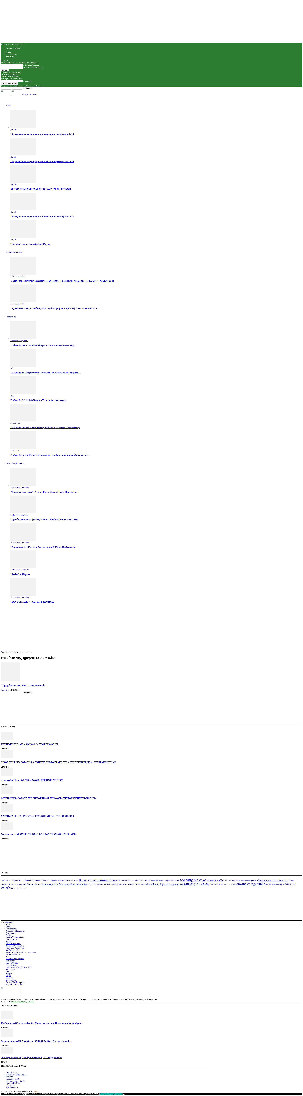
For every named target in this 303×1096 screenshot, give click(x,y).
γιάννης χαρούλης (215, 880)
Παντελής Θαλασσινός (157, 880)
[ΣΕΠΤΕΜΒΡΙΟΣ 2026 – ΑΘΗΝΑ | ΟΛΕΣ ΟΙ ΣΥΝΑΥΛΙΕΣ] (7, 740)
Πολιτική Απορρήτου (9, 74)
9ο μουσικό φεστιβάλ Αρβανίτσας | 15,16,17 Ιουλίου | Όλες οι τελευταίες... (37, 1041)
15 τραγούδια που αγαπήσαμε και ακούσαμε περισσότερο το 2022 (42, 161)
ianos (23, 880)
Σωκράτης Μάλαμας (193, 880)
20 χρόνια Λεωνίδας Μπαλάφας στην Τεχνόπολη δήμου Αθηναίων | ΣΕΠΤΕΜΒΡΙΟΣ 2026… (55, 308)
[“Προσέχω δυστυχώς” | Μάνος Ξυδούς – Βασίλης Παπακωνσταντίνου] (23, 513)
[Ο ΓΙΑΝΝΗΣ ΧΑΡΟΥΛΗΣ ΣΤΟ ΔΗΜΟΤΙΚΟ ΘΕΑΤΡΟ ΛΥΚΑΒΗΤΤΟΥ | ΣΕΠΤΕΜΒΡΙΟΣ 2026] (7, 794)
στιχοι (233, 884)
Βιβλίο (8, 935)
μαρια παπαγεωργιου (95, 884)
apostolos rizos (5, 880)
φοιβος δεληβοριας (287, 884)
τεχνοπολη (258, 884)
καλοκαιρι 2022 (51, 884)
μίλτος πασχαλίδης (78, 884)
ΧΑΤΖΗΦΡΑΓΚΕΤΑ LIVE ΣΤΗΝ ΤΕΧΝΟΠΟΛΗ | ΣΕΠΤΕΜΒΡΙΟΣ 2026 (37, 816)
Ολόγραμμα (10, 961)
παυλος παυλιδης (126, 884)
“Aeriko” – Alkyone (20, 574)
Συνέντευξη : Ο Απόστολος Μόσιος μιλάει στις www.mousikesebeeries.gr (45, 427)
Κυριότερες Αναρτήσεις (19, 341)
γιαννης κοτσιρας (245, 880)
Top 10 (8, 927)
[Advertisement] (151, 621)
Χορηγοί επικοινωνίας (14, 984)
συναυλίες (243, 884)
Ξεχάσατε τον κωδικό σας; (11, 72)
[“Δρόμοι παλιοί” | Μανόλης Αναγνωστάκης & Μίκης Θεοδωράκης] (23, 540)
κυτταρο (64, 884)
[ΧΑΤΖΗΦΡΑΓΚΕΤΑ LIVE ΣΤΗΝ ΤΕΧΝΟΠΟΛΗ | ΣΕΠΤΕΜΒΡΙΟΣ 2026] (7, 812)
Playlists (9, 105)
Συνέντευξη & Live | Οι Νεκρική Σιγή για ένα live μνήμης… (39, 400)
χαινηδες (6, 887)
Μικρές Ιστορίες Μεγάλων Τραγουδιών (21, 952)
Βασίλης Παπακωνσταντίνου (97, 880)
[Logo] (6, 94)
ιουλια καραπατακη (33, 884)
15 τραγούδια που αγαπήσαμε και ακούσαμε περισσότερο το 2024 (42, 134)
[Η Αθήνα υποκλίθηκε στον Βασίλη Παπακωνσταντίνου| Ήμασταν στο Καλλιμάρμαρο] (7, 1019)
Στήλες (8, 976)
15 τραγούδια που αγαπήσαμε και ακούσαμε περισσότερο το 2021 (42, 216)
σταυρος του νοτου (196, 884)
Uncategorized (11, 929)
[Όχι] (124, 1094)
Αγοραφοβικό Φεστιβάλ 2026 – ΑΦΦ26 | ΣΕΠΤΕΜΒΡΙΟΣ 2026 (32, 780)
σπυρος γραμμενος (174, 884)
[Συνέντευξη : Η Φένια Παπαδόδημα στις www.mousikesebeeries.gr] (23, 339)
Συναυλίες (9, 978)
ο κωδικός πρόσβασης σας (33, 67)
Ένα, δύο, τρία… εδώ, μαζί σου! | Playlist (30, 244)
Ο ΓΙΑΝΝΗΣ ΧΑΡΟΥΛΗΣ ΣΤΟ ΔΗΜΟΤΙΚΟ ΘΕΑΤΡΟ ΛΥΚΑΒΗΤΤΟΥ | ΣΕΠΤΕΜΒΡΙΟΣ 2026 (48, 798)
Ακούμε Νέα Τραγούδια (15, 931)
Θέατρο (117, 880)
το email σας (27, 81)
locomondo (29, 880)
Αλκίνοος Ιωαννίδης (72, 880)
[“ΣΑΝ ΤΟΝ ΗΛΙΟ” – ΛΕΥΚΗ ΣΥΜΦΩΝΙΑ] (23, 595)
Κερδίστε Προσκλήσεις (15, 946)
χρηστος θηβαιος (19, 888)
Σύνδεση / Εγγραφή (13, 48)
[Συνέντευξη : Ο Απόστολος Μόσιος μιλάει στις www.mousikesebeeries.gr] (23, 421)
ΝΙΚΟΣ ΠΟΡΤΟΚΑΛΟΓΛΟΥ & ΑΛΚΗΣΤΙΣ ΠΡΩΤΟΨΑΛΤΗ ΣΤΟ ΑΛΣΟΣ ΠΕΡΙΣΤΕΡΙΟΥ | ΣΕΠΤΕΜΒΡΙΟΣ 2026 (58, 762)
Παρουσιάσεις (11, 965)
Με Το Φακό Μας (12, 950)
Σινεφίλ (8, 971)
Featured (9, 922)
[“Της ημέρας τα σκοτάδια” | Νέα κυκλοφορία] (10, 681)
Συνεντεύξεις (11, 317)
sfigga (52, 880)
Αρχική (8, 52)
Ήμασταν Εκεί (11, 939)
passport (46, 880)
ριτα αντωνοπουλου (142, 884)
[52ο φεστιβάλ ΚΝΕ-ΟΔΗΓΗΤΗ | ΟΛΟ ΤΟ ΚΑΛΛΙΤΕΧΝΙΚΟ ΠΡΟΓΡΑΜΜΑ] (7, 829)
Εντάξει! (103, 1094)
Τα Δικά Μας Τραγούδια (15, 463)
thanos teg (5, 690)
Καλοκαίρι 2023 (137, 880)
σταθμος (9, 974)
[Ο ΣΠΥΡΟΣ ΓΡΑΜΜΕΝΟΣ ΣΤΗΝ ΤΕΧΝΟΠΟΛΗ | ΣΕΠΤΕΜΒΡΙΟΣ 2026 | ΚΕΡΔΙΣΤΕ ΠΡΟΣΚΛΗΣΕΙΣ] (23, 274)
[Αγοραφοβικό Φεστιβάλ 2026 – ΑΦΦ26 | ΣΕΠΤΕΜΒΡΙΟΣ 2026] (7, 776)
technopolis (61, 880)
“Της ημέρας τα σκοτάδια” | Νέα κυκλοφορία (23, 685)
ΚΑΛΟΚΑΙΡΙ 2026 (17, 276)
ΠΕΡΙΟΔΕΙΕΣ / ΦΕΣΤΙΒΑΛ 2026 (19, 967)
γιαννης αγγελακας (233, 880)
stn (56, 880)
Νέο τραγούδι (146, 880)
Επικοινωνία (10, 56)
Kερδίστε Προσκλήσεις (15, 252)
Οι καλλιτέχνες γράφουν (15, 959)
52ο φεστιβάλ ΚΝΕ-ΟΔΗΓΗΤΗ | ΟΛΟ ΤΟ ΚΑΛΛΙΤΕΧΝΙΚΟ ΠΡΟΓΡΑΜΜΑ (39, 834)
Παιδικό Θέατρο (12, 963)
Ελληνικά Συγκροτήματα (15, 937)
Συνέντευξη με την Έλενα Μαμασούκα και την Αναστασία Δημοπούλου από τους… (50, 455)
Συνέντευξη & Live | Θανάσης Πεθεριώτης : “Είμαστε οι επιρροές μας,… (45, 372)
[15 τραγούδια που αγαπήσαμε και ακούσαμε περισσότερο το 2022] (23, 155)
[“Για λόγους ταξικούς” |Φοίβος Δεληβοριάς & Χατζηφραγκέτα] (7, 1053)
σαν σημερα (10, 969)
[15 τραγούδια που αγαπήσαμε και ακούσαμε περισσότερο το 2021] (23, 210)
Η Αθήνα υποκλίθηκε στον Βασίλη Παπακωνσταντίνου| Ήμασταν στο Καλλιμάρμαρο (42, 1023)
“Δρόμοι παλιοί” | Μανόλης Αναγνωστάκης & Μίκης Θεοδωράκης (42, 547)
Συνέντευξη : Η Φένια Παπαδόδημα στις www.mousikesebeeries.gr (42, 345)
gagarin (11, 880)
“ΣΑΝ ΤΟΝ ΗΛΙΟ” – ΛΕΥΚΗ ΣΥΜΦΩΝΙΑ (32, 602)
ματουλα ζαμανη (111, 884)
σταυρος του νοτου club (220, 884)
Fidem (36, 1091)
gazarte (17, 880)
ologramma (38, 880)
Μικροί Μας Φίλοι (13, 954)
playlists (13, 130)
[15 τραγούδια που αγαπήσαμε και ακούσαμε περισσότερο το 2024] (23, 127)
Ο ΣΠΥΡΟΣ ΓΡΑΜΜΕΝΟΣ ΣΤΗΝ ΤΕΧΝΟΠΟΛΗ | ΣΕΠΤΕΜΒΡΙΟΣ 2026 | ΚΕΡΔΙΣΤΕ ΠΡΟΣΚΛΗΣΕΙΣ (62, 281)
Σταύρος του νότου (171, 880)
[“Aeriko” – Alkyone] (23, 568)
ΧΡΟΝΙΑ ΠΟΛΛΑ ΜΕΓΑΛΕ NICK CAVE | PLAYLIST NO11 (40, 189)
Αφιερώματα (10, 933)
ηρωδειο (254, 880)
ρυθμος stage (158, 884)
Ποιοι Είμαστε (11, 54)
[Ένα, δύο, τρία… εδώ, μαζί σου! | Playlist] (23, 237)
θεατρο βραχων (19, 884)
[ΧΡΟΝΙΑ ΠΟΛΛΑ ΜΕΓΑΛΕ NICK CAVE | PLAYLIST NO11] (23, 182)
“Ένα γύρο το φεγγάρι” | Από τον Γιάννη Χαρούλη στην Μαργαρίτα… (44, 492)
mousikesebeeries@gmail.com (22, 1002)
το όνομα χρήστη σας (31, 65)
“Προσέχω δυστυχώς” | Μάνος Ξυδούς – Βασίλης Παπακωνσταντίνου (44, 519)
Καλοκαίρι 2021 (126, 880)
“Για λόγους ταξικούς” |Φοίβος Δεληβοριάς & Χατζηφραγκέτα (31, 1057)
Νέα (12, 368)
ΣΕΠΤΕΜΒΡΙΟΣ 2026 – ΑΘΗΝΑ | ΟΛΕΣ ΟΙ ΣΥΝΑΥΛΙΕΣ (29, 744)
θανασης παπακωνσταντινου (273, 880)
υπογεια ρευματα (272, 884)
